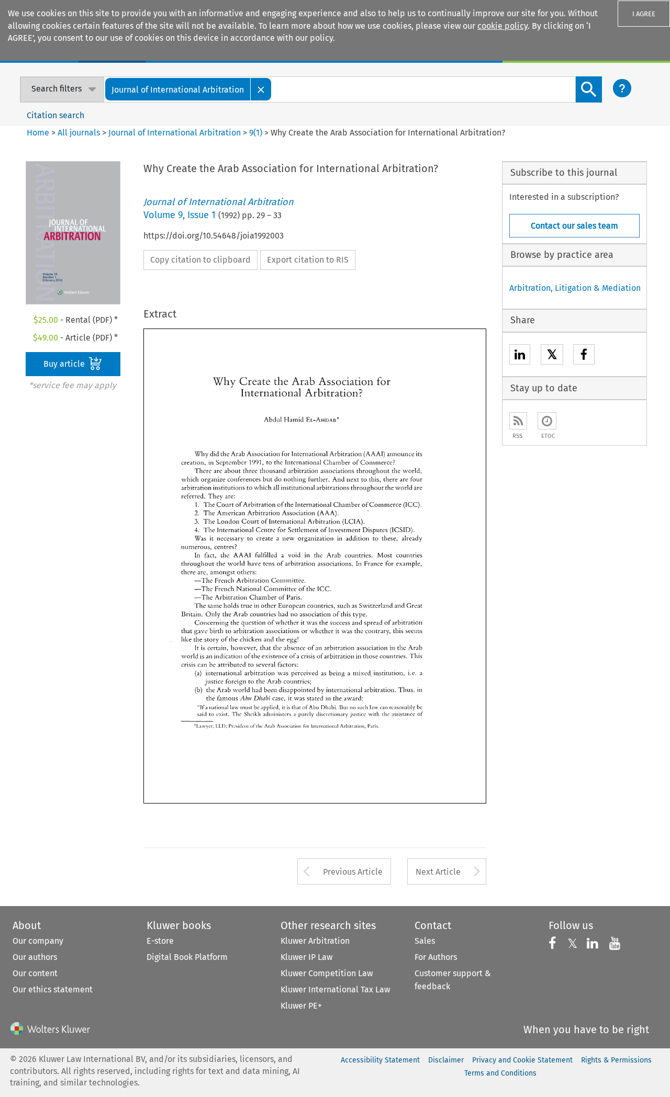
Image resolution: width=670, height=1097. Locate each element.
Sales (425, 941)
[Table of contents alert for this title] (547, 420)
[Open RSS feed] (518, 420)
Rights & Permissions (616, 1060)
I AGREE (643, 14)
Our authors (35, 957)
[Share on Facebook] (584, 356)
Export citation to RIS (308, 260)
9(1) (255, 133)
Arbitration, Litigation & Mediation (575, 288)
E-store (160, 941)
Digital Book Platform (187, 957)
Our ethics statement (53, 989)
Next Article (438, 872)
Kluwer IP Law (306, 957)
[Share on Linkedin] (519, 356)
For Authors (436, 957)
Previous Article (353, 872)
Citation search (55, 115)
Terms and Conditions (500, 1073)
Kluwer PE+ (301, 1006)
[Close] (261, 89)
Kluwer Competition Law (327, 973)
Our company (38, 941)
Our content (35, 973)
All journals (80, 133)
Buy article (65, 364)
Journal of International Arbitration (174, 133)
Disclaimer (446, 1060)
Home (38, 133)
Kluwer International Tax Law (335, 989)
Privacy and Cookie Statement (522, 1060)
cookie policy (502, 26)
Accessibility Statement (380, 1060)
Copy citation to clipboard (200, 260)
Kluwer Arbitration (315, 941)
